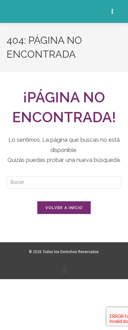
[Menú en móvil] (113, 11)
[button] (64, 270)
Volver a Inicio (64, 207)
